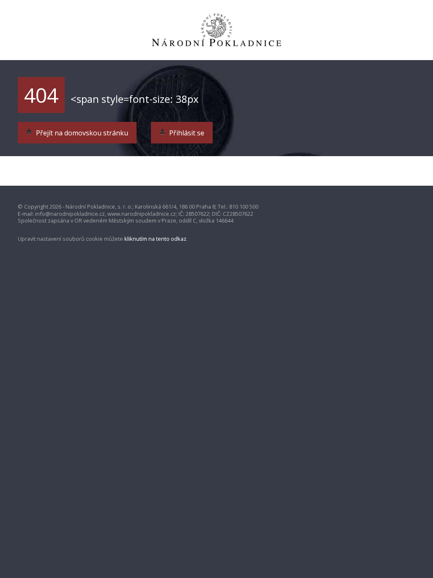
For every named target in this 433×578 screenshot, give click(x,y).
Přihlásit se (185, 133)
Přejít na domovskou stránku (81, 133)
